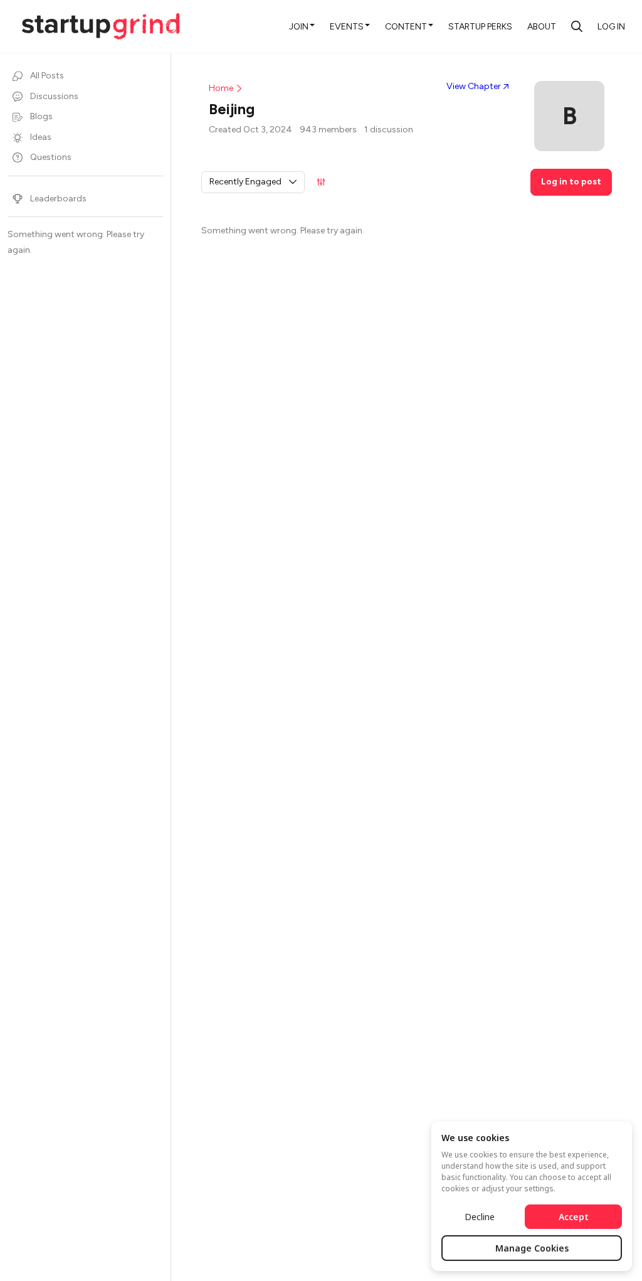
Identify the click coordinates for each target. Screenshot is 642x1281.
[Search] (577, 26)
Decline (480, 1217)
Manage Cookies (532, 1248)
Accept (574, 1217)
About (541, 26)
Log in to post (571, 181)
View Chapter (473, 86)
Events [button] (347, 26)
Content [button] (406, 26)
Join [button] (298, 26)
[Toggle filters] (320, 182)
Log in (611, 26)
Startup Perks (480, 26)
